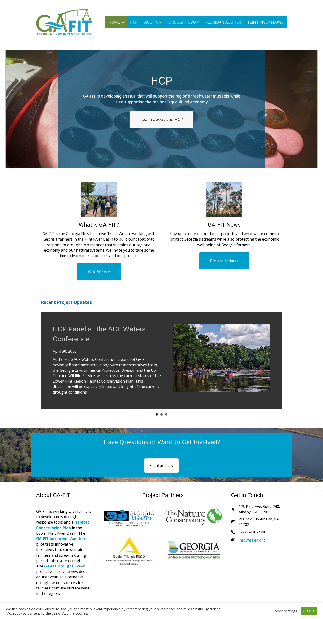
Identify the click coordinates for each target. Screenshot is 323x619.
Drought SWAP (184, 22)
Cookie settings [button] (285, 611)
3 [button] (166, 414)
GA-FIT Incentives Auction (60, 538)
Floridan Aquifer (223, 22)
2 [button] (161, 414)
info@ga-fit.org (252, 540)
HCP (134, 22)
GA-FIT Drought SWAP (64, 566)
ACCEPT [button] (308, 611)
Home (114, 22)
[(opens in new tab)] (129, 517)
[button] (123, 22)
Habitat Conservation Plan (62, 525)
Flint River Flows (266, 22)
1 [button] (157, 414)
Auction (153, 22)
